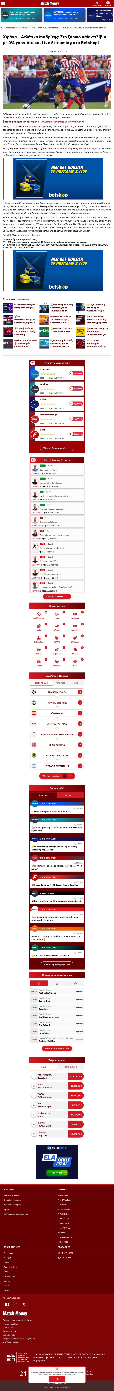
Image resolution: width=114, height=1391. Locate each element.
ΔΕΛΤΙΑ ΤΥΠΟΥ (64, 1257)
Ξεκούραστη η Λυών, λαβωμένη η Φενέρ (56, 587)
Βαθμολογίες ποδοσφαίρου (16, 1214)
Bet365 (7, 1285)
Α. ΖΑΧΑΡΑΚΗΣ (37, 565)
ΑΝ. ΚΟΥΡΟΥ (36, 539)
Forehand (35, 552)
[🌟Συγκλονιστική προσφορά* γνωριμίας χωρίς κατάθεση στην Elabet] (80, 308)
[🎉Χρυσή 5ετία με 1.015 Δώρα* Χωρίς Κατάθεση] (8, 332)
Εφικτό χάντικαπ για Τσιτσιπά (52, 548)
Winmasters (9, 1281)
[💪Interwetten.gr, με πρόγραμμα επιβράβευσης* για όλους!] (80, 332)
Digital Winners (63, 1387)
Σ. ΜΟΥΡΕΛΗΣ (37, 486)
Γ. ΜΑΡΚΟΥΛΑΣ (37, 513)
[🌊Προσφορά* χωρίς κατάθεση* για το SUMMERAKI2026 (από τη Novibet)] (44, 344)
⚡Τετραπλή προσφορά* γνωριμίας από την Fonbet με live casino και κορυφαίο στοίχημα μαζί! (97, 343)
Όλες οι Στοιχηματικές (54, 447)
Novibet (44, 384)
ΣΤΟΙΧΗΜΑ (9, 1189)
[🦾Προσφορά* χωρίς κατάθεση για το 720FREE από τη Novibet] (44, 308)
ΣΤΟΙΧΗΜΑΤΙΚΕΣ (12, 1247)
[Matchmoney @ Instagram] (15, 1304)
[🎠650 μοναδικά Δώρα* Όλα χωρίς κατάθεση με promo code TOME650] (80, 320)
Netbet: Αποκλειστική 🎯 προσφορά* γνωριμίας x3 (25, 343)
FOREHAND (63, 1242)
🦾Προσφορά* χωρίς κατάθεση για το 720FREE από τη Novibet (61, 307)
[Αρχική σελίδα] (1, 28)
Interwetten (9, 1276)
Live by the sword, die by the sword (54, 496)
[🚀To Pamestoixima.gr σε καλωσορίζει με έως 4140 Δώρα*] (8, 320)
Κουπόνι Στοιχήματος (13, 1204)
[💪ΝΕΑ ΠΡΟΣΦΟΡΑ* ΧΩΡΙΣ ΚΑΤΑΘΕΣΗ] (44, 332)
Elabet (43, 399)
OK (57, 1379)
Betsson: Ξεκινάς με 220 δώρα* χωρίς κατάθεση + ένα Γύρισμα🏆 (60, 319)
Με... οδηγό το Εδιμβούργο (51, 483)
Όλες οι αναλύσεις (54, 775)
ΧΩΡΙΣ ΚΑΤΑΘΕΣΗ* (66, 1253)
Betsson (7, 1290)
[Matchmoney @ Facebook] (7, 1304)
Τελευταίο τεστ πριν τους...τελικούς (54, 535)
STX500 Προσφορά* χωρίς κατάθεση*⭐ (24, 306)
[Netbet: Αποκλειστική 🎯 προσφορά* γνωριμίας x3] (8, 344)
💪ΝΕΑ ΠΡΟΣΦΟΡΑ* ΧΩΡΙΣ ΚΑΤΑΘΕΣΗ (61, 330)
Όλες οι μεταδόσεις (55, 1048)
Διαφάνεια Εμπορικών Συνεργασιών (19, 1338)
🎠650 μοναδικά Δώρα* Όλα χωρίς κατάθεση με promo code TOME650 (96, 319)
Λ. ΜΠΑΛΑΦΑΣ (37, 578)
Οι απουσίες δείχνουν (49, 522)
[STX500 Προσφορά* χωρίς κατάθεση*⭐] (8, 308)
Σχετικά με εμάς (10, 1331)
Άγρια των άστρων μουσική (51, 509)
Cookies (72, 1374)
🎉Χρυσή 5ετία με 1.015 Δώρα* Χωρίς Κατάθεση (24, 331)
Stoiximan (45, 369)
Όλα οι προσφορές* (54, 964)
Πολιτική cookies (10, 1323)
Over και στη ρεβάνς (48, 470)
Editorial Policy (9, 1335)
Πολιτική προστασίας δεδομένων (17, 1320)
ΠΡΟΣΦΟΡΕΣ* (64, 1247)
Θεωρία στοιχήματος (13, 1200)
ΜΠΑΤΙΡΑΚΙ (63, 1195)
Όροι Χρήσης (8, 1327)
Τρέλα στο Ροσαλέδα (48, 561)
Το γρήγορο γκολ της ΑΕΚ (50, 574)
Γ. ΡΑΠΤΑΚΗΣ (36, 591)
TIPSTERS (62, 1189)
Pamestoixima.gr (48, 414)
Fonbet (44, 429)
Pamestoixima (10, 1267)
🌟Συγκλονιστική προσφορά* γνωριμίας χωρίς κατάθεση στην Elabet (98, 307)
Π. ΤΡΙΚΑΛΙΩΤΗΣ (37, 526)
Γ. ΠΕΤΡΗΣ (35, 499)
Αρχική (7, 1209)
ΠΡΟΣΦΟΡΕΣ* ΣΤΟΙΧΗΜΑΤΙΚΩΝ (16, 28)
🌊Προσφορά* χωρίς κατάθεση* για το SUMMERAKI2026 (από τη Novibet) (61, 343)
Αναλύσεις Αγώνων (12, 1195)
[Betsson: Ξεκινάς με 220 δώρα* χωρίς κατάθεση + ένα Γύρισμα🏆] (44, 320)
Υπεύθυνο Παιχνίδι (11, 1342)
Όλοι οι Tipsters (54, 596)
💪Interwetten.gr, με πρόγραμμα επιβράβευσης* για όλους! (97, 331)
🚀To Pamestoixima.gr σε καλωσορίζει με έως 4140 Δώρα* (24, 319)
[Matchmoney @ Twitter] (24, 1304)
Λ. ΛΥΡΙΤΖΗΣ (36, 473)
